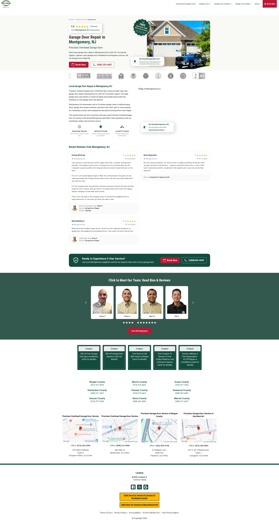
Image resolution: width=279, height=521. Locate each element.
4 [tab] (132, 323)
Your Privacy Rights (170, 513)
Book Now (81, 64)
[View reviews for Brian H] (74, 239)
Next (193, 302)
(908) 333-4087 (104, 64)
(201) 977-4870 (97, 385)
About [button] (257, 4)
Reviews (71, 19)
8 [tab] (144, 323)
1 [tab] (124, 323)
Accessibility (134, 513)
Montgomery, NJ (79, 159)
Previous (86, 302)
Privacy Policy (120, 513)
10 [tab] (149, 323)
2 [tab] (127, 323)
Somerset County (80, 19)
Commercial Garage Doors (186, 4)
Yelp (139, 487)
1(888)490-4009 (196, 260)
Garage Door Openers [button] (222, 4)
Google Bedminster (145, 487)
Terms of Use (106, 513)
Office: (80, 445)
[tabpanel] (102, 302)
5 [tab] (135, 323)
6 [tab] (138, 323)
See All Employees (139, 331)
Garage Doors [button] (204, 4)
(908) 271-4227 (97, 393)
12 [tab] (155, 323)
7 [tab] (141, 323)
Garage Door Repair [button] (242, 4)
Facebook (133, 487)
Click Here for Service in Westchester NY (139, 505)
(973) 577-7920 (181, 385)
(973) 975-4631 (139, 385)
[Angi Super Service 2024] (117, 76)
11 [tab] (152, 323)
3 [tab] (129, 323)
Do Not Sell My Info (151, 513)
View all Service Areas (156, 130)
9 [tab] (146, 323)
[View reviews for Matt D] (74, 208)
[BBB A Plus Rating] (194, 76)
